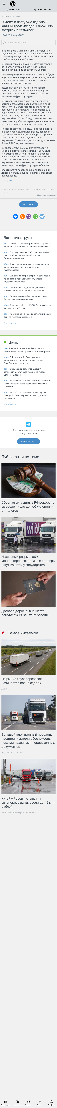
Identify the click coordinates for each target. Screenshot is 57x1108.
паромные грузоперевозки (12, 189)
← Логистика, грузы (10, 16)
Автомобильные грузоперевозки (18, 812)
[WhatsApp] (35, 216)
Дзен (4, 688)
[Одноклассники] (22, 216)
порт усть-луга (31, 189)
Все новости (10, 323)
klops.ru (8, 180)
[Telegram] (42, 216)
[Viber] (28, 216)
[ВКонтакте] (15, 216)
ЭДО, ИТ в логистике (12, 752)
